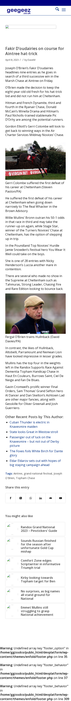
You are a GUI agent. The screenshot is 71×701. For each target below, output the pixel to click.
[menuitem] (55, 9)
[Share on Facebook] (10, 498)
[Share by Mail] (50, 498)
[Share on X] (21, 498)
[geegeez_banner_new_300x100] (29, 13)
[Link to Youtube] (61, 498)
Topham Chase (25, 478)
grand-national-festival (38, 473)
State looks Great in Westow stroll (34, 432)
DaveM (31, 59)
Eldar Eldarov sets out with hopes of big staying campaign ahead (35, 463)
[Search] (55, 9)
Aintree (17, 473)
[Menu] (64, 9)
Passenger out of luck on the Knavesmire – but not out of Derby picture (34, 441)
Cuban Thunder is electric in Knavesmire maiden (29, 424)
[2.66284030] (30, 34)
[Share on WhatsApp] (31, 498)
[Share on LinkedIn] (40, 498)
